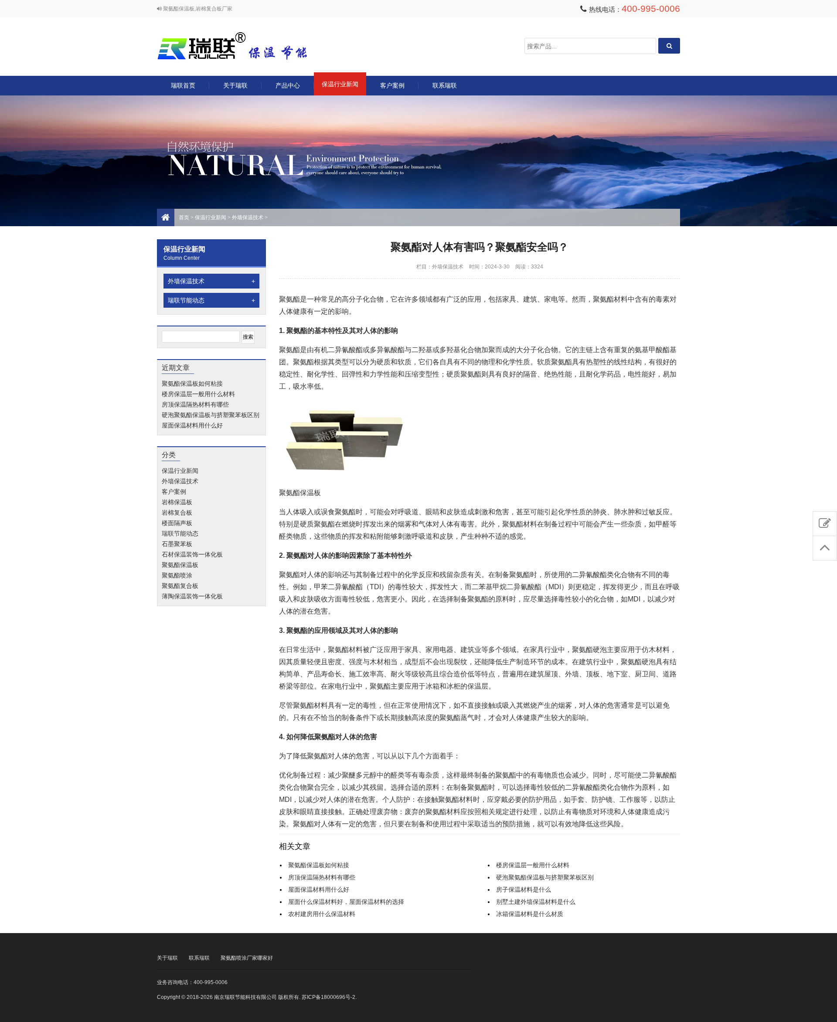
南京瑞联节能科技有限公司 (244, 46)
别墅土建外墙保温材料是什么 (535, 901)
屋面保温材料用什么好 (192, 425)
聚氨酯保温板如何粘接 (192, 383)
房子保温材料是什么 (523, 889)
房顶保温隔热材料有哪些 (195, 404)
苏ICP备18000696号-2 (328, 997)
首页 (184, 217)
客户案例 (392, 85)
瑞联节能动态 (211, 300)
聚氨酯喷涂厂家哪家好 (247, 958)
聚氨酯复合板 (180, 585)
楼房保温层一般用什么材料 (198, 393)
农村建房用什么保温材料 (321, 913)
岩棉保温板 (177, 502)
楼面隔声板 (177, 522)
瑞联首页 (183, 85)
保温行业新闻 (340, 84)
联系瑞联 (444, 85)
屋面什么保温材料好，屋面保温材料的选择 (346, 901)
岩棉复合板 (177, 512)
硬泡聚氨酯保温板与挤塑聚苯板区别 (210, 414)
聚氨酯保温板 (180, 564)
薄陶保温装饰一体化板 (192, 596)
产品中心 (288, 85)
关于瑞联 (235, 85)
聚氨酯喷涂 (177, 575)
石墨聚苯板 (177, 543)
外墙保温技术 (247, 217)
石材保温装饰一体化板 (192, 554)
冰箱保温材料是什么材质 (529, 913)
